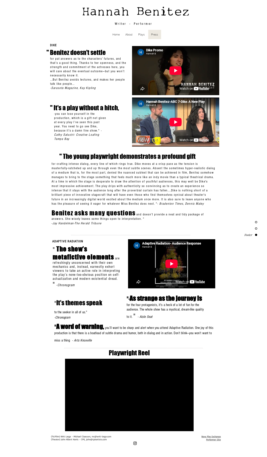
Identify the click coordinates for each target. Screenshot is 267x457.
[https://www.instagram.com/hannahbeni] (135, 443)
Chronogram (66, 285)
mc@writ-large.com (101, 436)
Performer (143, 24)
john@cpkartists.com (96, 439)
